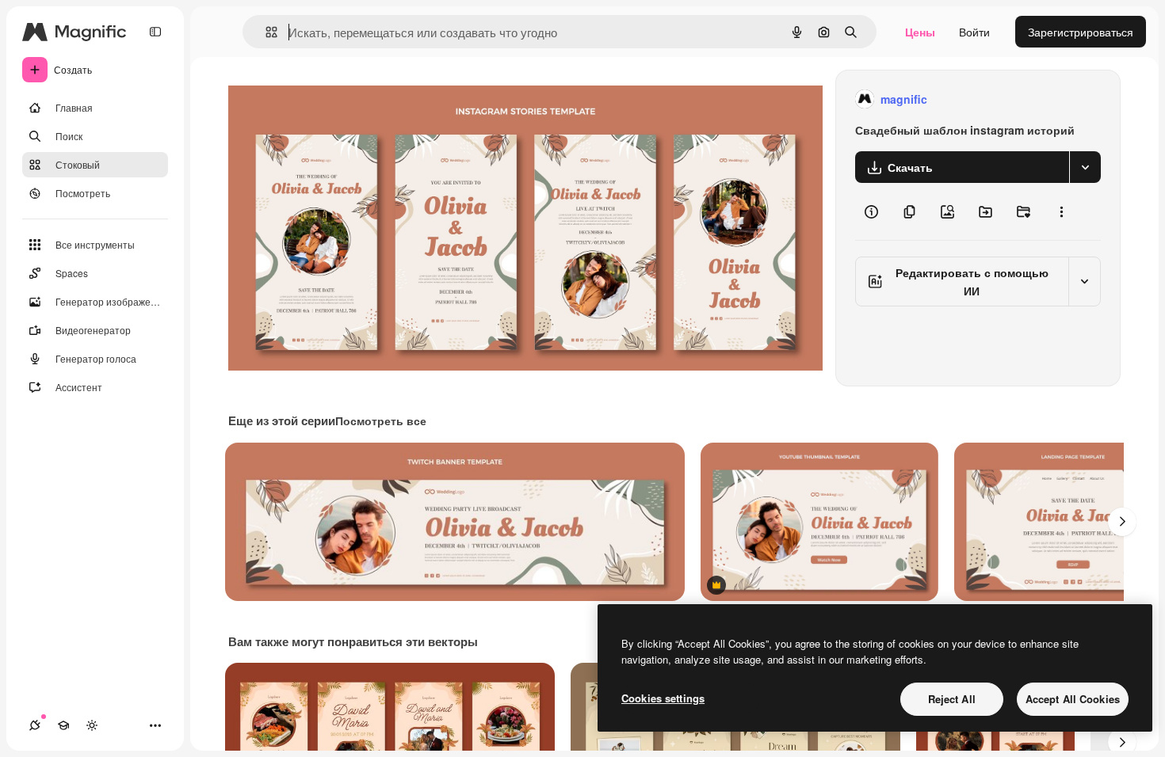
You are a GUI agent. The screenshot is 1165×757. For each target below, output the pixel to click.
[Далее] (1122, 522)
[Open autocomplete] (265, 32)
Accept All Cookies (1073, 698)
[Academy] (63, 725)
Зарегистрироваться (1080, 32)
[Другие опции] (1061, 211)
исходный (334, 99)
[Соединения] (35, 725)
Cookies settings (663, 698)
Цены (920, 32)
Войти (974, 32)
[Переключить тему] (92, 725)
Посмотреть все (380, 420)
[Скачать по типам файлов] (1085, 167)
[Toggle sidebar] (155, 31)
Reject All (952, 698)
